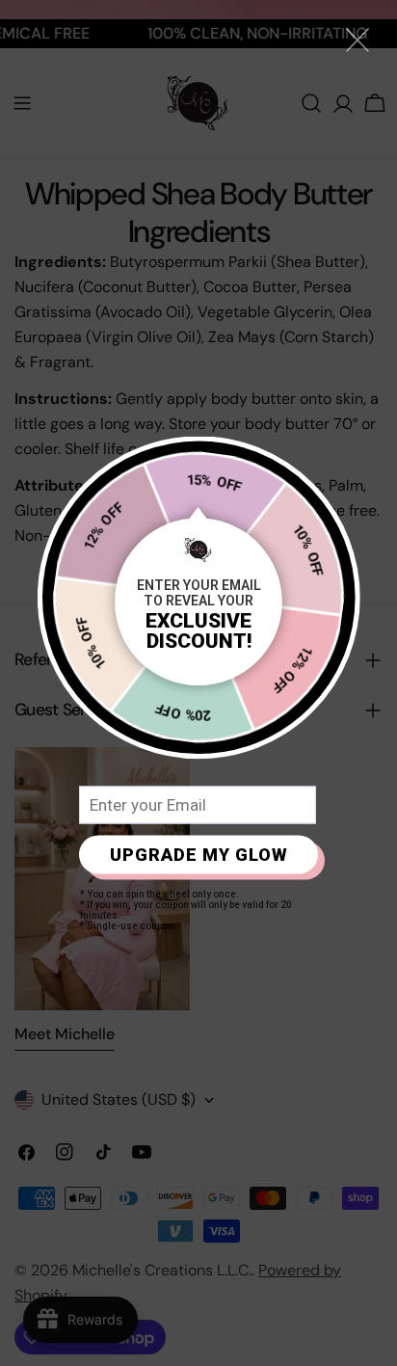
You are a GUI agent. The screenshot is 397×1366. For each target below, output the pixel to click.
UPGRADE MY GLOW (199, 854)
